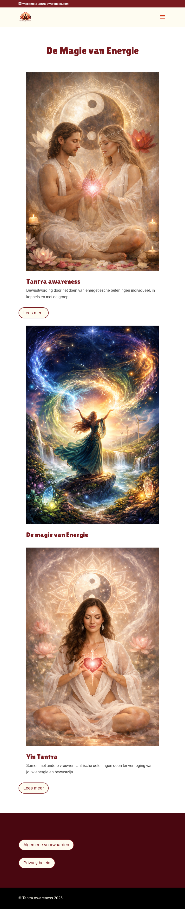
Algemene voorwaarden (46, 844)
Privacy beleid (36, 862)
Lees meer (33, 312)
